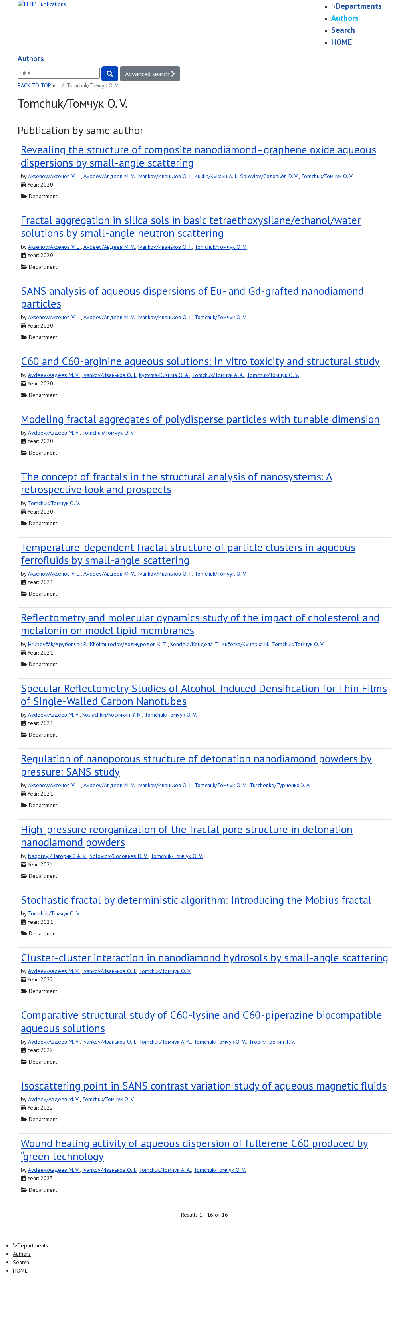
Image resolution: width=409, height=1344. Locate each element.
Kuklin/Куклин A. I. (216, 176)
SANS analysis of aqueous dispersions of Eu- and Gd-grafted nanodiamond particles (192, 297)
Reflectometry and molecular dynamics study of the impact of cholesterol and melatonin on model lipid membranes (200, 624)
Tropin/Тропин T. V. (272, 1041)
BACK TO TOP (34, 85)
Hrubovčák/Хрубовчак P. (57, 644)
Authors (345, 18)
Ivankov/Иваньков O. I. (165, 176)
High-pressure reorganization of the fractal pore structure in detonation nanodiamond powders (187, 835)
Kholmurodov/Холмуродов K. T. (129, 644)
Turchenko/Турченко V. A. (280, 785)
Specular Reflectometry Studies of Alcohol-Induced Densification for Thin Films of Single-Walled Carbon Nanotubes (204, 694)
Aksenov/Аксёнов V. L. (54, 176)
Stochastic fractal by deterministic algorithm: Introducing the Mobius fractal (196, 900)
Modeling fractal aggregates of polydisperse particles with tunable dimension (200, 419)
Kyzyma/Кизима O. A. (164, 375)
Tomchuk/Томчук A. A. (218, 375)
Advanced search (148, 74)
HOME (341, 42)
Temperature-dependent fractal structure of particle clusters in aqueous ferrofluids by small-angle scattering (188, 553)
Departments (359, 6)
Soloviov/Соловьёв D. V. (269, 176)
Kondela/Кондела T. (194, 644)
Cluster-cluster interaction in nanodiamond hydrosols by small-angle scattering (204, 957)
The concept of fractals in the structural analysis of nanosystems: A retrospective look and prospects (176, 483)
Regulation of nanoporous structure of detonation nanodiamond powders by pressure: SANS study (196, 765)
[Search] (109, 73)
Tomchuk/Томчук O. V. (327, 176)
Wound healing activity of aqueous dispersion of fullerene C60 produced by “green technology (194, 1149)
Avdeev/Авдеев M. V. (109, 176)
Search (343, 30)
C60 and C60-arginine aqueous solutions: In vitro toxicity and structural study (200, 361)
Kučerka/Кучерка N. (246, 644)
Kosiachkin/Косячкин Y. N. (112, 714)
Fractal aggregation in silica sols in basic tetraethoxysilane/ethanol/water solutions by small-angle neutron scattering (191, 226)
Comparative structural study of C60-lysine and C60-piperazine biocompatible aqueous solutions (201, 1021)
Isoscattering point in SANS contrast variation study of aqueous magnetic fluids (204, 1085)
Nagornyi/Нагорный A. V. (57, 856)
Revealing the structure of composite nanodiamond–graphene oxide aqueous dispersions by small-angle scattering (198, 156)
